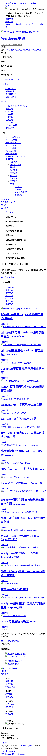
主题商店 (4, 277)
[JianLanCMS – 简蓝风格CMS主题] (15, 399)
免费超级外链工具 (8, 202)
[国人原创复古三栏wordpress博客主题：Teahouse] (21, 345)
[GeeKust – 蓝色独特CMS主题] (13, 413)
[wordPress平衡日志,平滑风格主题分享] (17, 363)
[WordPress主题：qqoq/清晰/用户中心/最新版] (19, 309)
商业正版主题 (10, 287)
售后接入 (18, 661)
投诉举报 (18, 664)
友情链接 (13, 173)
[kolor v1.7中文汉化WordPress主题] (15, 477)
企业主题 (10, 50)
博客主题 (9, 114)
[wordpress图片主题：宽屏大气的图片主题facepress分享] (23, 598)
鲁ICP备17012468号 (9, 751)
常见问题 (13, 176)
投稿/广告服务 (15, 165)
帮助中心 (9, 22)
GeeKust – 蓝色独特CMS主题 (18, 418)
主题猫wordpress (25, 746)
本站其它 (13, 184)
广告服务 (35, 24)
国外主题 (9, 117)
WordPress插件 (11, 148)
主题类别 (4, 101)
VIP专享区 (5, 200)
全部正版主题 (10, 89)
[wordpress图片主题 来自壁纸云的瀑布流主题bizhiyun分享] (23, 494)
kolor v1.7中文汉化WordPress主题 (21, 483)
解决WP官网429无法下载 (15, 156)
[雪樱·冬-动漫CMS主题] (11, 583)
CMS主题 (9, 112)
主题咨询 (4, 743)
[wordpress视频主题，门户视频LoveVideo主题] (19, 547)
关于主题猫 (10, 704)
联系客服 (9, 714)
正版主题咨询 (20, 654)
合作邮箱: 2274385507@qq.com (13, 754)
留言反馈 (13, 178)
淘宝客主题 (10, 128)
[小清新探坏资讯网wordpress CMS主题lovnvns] (19, 445)
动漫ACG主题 (11, 125)
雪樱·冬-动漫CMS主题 (14, 589)
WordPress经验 (11, 145)
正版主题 (4, 84)
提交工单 (4, 208)
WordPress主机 (11, 140)
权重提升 (18, 187)
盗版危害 (13, 162)
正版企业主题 (10, 91)
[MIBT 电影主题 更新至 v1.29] (13, 616)
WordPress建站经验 (13, 137)
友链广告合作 (20, 657)
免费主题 (9, 684)
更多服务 (18, 195)
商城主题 (9, 123)
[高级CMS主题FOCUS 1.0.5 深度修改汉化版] (19, 512)
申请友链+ (9, 697)
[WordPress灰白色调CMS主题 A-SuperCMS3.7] (19, 530)
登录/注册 (9, 212)
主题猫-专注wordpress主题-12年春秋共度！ (22, 3)
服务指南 (9, 159)
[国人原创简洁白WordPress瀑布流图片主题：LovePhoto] (23, 327)
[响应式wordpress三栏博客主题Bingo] (16, 463)
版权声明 (27, 24)
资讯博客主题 (10, 94)
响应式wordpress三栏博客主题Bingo (22, 468)
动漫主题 (9, 304)
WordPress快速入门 (13, 143)
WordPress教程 (11, 151)
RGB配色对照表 (21, 192)
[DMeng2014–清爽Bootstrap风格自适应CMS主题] (20, 427)
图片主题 (9, 120)
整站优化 (18, 189)
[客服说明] (9, 668)
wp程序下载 (10, 687)
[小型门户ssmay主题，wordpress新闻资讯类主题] (20, 565)
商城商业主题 (10, 97)
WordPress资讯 (11, 154)
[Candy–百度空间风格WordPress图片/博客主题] (20, 381)
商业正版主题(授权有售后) (16, 106)
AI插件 (4, 205)
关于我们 (19, 24)
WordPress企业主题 (22, 50)
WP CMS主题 (35, 50)
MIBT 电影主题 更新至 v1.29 (18, 621)
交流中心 (13, 181)
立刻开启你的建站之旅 (10, 641)
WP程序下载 (10, 24)
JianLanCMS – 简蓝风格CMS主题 (21, 404)
